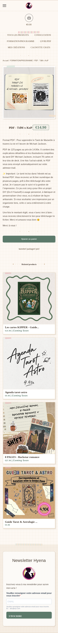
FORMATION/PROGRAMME (20, 41)
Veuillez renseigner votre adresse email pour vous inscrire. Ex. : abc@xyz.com (27, 607)
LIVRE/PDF (45, 41)
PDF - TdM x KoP (41, 61)
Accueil (5, 61)
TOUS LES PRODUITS (18, 35)
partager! (31, 249)
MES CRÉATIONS (16, 47)
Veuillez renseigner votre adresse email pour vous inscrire (29, 594)
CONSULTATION (42, 35)
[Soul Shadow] (29, 5)
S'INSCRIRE (15, 616)
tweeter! (22, 249)
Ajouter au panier (29, 239)
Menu (4, 5)
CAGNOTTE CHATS (40, 47)
